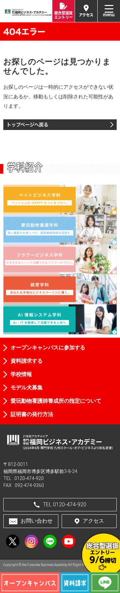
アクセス (93, 521)
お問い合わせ (37, 521)
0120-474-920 (29, 478)
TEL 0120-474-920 (64, 504)
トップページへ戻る (27, 124)
